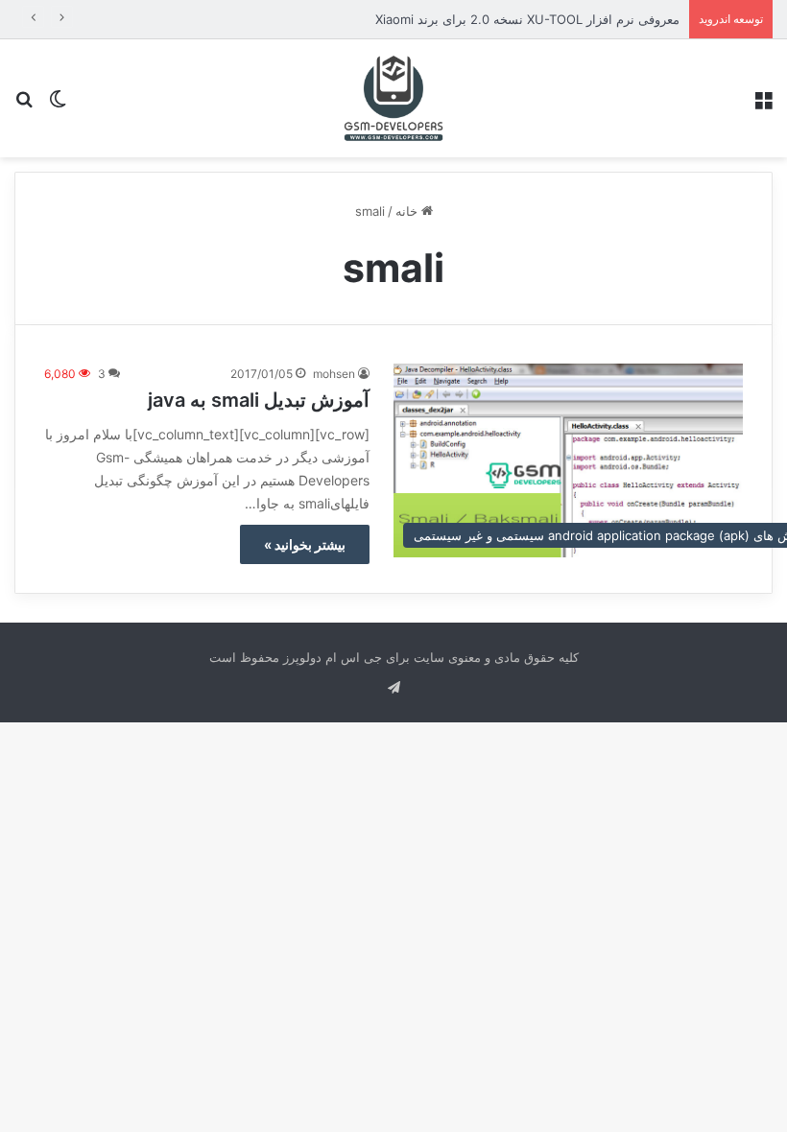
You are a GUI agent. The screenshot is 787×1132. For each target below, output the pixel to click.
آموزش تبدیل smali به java (259, 400)
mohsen (334, 373)
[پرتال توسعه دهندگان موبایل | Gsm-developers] (393, 98)
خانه (408, 211)
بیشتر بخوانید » (305, 544)
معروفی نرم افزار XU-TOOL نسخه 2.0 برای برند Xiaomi (527, 19)
